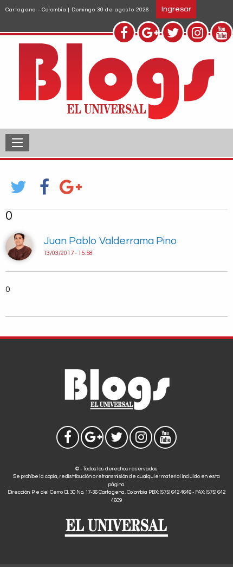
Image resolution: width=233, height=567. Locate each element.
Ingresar (176, 9)
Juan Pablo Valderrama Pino (110, 240)
